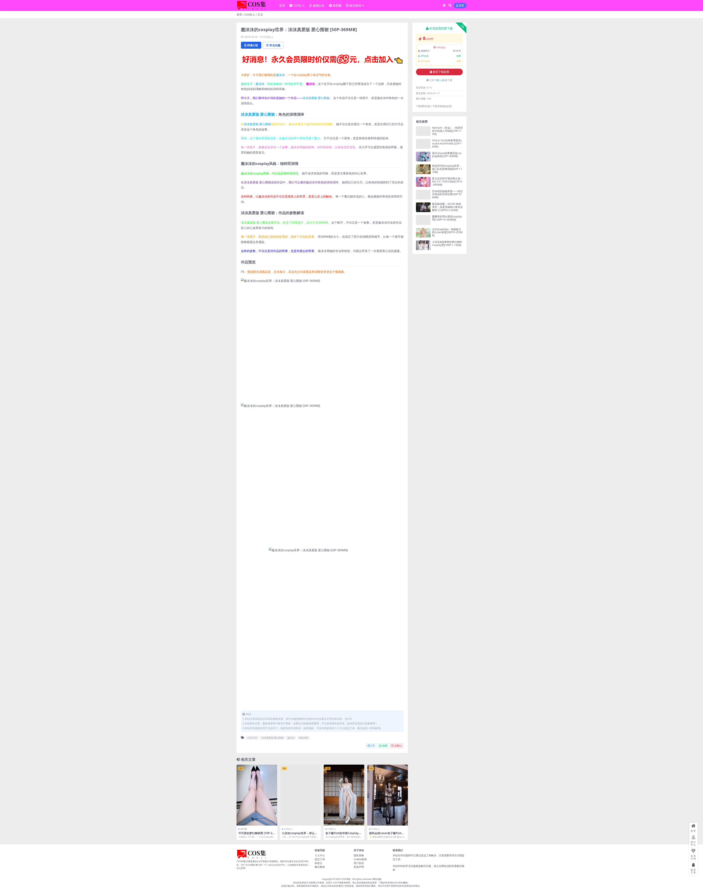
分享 (372, 745)
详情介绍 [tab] (252, 45)
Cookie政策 (360, 859)
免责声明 (359, 867)
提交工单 (320, 859)
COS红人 (299, 5)
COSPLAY (252, 737)
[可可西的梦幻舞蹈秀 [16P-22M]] (257, 795)
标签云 (318, 863)
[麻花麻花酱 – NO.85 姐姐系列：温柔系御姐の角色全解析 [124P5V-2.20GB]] (423, 207)
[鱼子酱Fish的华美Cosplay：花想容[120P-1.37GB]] (344, 795)
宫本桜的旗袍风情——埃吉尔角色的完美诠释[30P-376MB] (447, 194)
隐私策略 (359, 855)
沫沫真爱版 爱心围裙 (316, 98)
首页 (282, 5)
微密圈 (337, 5)
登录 (461, 5)
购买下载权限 (441, 71)
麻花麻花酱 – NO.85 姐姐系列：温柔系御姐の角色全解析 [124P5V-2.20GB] (447, 207)
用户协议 (359, 863)
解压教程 (355, 5)
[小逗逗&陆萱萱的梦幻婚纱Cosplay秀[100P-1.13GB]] (423, 245)
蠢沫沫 (280, 75)
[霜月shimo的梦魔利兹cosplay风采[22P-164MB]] (423, 156)
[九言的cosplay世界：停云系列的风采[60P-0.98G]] (300, 795)
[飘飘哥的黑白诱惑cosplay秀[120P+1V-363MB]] (423, 220)
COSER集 (345, 879)
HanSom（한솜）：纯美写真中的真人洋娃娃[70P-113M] (447, 131)
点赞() (398, 745)
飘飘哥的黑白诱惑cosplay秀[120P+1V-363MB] (447, 218)
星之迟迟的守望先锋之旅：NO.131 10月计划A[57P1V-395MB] (447, 181)
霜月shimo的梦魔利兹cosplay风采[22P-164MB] (447, 154)
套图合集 (319, 5)
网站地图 (377, 879)
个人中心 (320, 855)
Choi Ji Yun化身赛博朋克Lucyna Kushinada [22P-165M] (447, 143)
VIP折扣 (441, 47)
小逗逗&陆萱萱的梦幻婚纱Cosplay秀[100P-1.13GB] (447, 243)
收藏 (384, 745)
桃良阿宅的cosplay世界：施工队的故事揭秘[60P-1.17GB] (447, 169)
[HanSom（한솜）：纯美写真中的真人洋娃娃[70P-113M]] (423, 131)
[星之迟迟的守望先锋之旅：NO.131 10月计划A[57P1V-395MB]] (423, 182)
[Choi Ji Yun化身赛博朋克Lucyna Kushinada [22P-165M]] (423, 144)
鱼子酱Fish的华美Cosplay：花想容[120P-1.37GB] (343, 834)
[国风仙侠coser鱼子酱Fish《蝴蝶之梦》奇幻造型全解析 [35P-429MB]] (387, 795)
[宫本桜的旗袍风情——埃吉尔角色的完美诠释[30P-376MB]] (423, 194)
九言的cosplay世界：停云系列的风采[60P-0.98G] (299, 834)
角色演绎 (303, 737)
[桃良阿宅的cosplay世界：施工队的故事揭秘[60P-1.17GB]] (423, 169)
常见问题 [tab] (274, 45)
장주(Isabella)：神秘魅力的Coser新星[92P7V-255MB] (447, 232)
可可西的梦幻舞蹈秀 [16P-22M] (256, 834)
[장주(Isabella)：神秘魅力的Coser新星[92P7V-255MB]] (423, 233)
